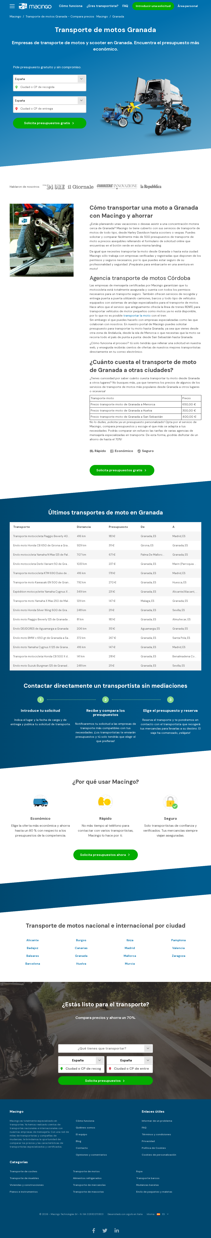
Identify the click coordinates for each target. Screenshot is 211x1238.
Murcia (130, 963)
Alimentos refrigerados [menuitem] (87, 1178)
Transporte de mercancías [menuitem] (89, 1185)
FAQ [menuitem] (125, 6)
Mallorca (130, 956)
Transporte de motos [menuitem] (86, 1171)
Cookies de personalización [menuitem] (159, 1154)
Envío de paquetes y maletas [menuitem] (154, 1191)
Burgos (81, 940)
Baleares (32, 956)
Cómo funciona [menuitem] (70, 6)
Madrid (130, 948)
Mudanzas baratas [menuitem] (147, 1185)
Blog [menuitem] (78, 1141)
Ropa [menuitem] (139, 1171)
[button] (12, 6)
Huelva (81, 963)
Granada (81, 956)
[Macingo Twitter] (105, 1230)
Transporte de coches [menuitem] (23, 1171)
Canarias (81, 948)
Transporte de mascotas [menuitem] (88, 1191)
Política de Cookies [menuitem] (154, 1148)
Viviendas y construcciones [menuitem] (27, 1185)
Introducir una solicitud (153, 6)
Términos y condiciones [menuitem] (156, 1134)
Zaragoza (178, 956)
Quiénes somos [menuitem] (85, 1127)
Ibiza (130, 940)
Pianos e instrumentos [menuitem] (24, 1191)
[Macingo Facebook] (94, 1230)
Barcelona (32, 963)
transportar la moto (137, 315)
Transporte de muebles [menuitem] (24, 1178)
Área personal (188, 6)
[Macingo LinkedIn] (117, 1230)
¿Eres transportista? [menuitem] (102, 6)
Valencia (178, 948)
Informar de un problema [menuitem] (157, 1120)
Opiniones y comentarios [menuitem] (91, 1154)
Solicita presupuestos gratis (47, 123)
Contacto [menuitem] (82, 1148)
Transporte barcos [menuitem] (147, 1178)
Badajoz (32, 948)
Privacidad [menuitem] (148, 1141)
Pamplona (178, 940)
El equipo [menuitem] (81, 1134)
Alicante (32, 940)
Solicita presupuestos (119, 470)
